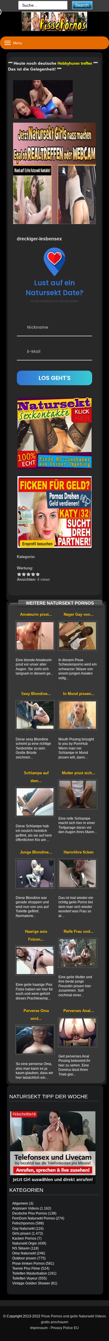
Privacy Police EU (65, 1328)
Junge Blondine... (36, 852)
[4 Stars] (33, 574)
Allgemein (20, 1203)
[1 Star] (19, 574)
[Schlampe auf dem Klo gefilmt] (35, 801)
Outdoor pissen (24, 1258)
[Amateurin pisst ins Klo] (35, 635)
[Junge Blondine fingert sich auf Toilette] (35, 873)
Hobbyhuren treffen (75, 63)
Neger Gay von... (79, 614)
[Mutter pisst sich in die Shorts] (77, 794)
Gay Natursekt (23, 1228)
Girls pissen (21, 1233)
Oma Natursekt (24, 1253)
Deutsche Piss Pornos (29, 1213)
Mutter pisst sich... (78, 773)
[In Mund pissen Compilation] (77, 715)
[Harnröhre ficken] (77, 873)
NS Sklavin (21, 1248)
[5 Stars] (37, 574)
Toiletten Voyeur (24, 1278)
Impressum (39, 1328)
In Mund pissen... (78, 693)
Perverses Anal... (78, 1011)
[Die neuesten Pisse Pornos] (54, 21)
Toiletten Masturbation (29, 1273)
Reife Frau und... (79, 931)
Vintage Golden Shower (31, 1283)
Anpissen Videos (25, 1208)
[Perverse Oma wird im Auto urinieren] (35, 1039)
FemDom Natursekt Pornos (33, 1218)
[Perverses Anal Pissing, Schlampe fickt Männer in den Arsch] (77, 1032)
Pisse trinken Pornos (28, 1263)
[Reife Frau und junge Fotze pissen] (77, 952)
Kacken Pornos (24, 1238)
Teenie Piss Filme (26, 1268)
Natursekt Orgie (24, 1243)
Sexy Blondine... (36, 693)
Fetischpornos (23, 1223)
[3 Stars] (28, 574)
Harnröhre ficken (79, 852)
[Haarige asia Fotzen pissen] (35, 960)
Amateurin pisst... (36, 614)
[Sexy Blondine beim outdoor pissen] (35, 715)
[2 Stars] (24, 574)
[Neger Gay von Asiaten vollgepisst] (77, 635)
